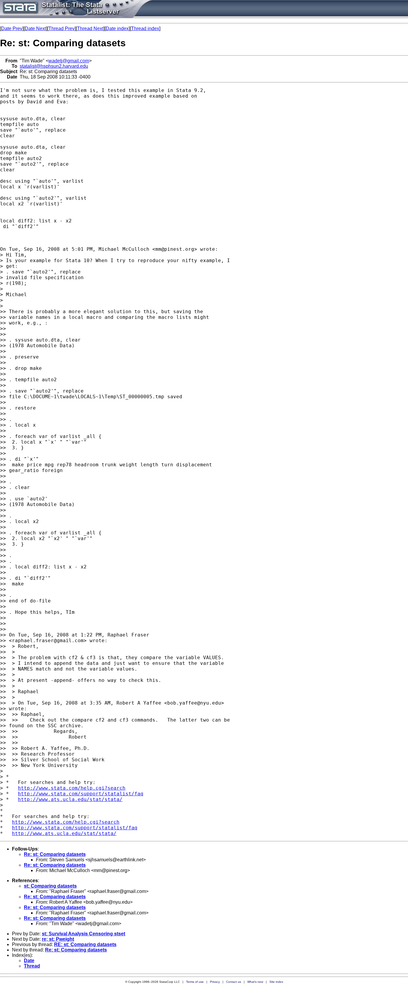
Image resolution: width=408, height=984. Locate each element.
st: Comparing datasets (50, 885)
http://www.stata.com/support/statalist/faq (80, 794)
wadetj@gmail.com (68, 60)
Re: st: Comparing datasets (55, 854)
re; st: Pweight (58, 939)
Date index (117, 28)
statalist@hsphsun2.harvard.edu (54, 66)
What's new (255, 981)
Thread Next (90, 28)
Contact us (233, 981)
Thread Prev (61, 28)
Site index (276, 981)
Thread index (145, 28)
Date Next (35, 28)
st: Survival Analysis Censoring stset (83, 933)
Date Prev (11, 28)
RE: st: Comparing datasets (85, 944)
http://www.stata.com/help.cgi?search (71, 788)
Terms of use (195, 981)
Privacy (215, 981)
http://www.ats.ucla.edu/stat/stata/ (70, 799)
